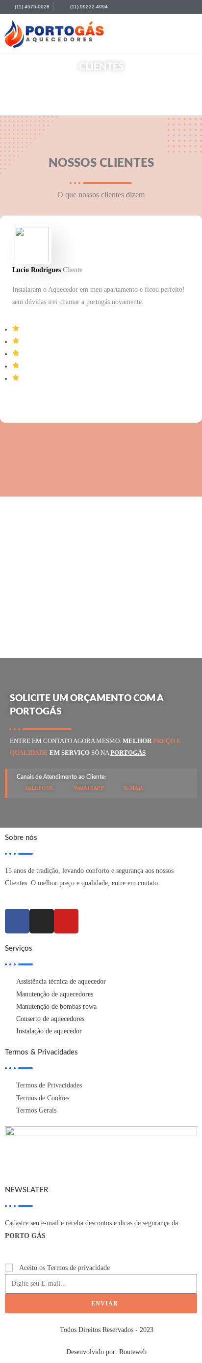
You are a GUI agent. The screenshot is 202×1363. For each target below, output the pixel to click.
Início (87, 95)
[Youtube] (66, 921)
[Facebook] (17, 921)
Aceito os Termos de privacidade (64, 1267)
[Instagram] (41, 921)
